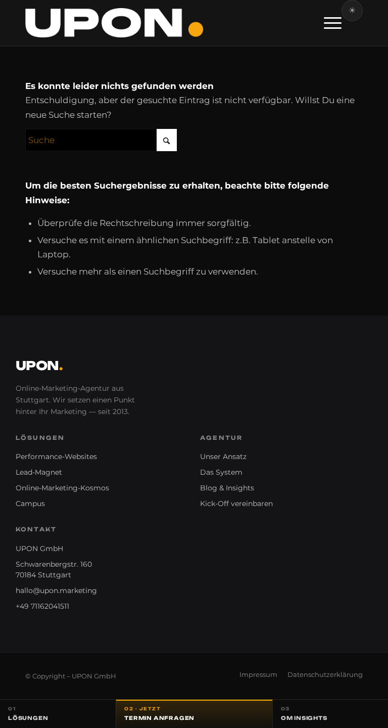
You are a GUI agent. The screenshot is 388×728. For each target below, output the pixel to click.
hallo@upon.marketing (56, 590)
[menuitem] (328, 23)
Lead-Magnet (39, 472)
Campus (30, 503)
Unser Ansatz (223, 456)
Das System (221, 472)
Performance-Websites (56, 456)
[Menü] (328, 23)
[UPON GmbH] (114, 22)
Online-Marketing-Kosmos (62, 487)
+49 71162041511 (42, 606)
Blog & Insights (227, 487)
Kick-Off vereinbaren (236, 503)
